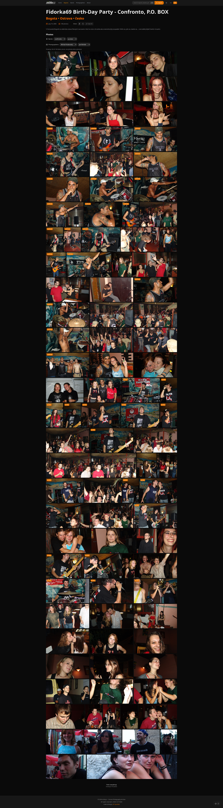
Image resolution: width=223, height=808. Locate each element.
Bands (72, 3)
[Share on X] (83, 23)
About (88, 3)
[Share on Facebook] (79, 23)
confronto (58, 39)
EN (175, 3)
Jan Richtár (82, 45)
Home (60, 3)
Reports (66, 3)
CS (171, 3)
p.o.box (70, 39)
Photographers (80, 3)
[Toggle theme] (166, 2)
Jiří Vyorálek (116, 804)
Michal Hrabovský (67, 45)
